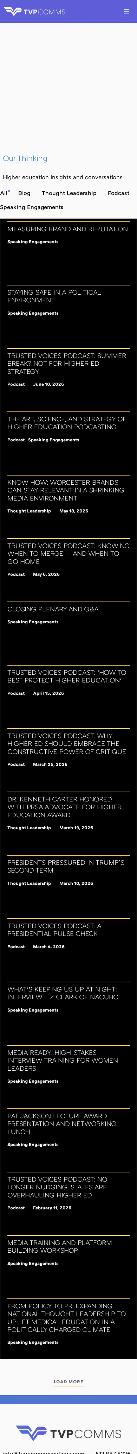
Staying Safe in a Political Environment (54, 296)
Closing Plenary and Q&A (53, 609)
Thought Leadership (29, 511)
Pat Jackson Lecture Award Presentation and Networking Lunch (61, 1123)
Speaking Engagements (32, 241)
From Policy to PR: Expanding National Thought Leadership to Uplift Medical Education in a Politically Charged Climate (66, 1317)
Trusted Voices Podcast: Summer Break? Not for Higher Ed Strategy (66, 363)
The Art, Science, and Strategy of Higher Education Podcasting (66, 422)
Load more (69, 1381)
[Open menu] (126, 11)
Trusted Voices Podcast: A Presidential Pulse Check (54, 929)
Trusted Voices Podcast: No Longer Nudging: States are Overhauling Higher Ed (57, 1187)
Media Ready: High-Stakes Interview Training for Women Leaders (62, 1060)
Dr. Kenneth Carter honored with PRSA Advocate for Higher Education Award (64, 807)
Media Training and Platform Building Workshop (59, 1246)
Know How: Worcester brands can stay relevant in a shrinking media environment (65, 490)
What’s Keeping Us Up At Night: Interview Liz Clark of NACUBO (63, 993)
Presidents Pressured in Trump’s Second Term (65, 866)
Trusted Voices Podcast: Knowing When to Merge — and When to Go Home (68, 553)
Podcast (16, 384)
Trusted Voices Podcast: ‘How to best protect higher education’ (66, 676)
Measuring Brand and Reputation (67, 229)
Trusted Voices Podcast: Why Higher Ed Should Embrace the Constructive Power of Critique (66, 743)
